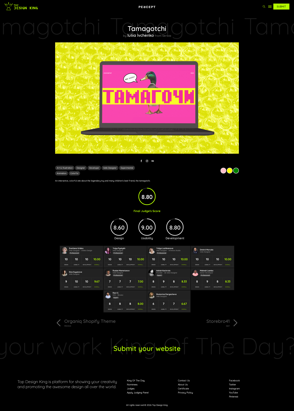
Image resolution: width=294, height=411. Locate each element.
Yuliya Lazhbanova (164, 248)
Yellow (230, 170)
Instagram (234, 388)
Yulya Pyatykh (119, 248)
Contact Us (184, 380)
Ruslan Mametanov (121, 270)
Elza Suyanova (75, 272)
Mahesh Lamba (206, 270)
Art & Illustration (65, 168)
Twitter (232, 384)
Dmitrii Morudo (206, 250)
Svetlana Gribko (76, 248)
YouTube (233, 392)
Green (236, 170)
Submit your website (147, 348)
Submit (281, 6)
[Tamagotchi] (147, 153)
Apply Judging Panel (138, 392)
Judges (130, 388)
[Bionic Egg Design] (147, 7)
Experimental (127, 168)
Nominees (132, 384)
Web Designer (110, 168)
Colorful (74, 173)
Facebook (234, 380)
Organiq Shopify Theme (90, 322)
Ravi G (115, 293)
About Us (183, 384)
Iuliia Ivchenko (140, 35)
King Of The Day (136, 380)
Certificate (183, 388)
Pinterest (233, 396)
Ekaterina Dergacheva (166, 294)
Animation (61, 173)
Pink (223, 170)
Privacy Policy (185, 392)
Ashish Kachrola (163, 270)
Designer (81, 168)
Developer (94, 168)
